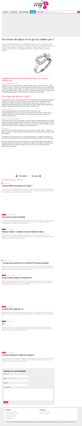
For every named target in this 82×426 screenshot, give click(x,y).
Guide (33, 12)
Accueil (5, 12)
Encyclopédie (24, 12)
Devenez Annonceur (44, 413)
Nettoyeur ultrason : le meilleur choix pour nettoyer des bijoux (23, 232)
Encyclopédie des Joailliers (12, 413)
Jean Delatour (35, 103)
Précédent (22, 176)
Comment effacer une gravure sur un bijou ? (17, 186)
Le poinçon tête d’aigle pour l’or (12, 309)
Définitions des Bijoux (11, 416)
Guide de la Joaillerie (10, 415)
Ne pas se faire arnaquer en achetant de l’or (17, 278)
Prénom (7, 374)
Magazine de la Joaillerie (11, 412)
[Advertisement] (41, 25)
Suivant (34, 176)
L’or (3, 324)
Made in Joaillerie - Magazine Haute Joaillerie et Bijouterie (41, 5)
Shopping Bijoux (9, 418)
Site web (5, 382)
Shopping (40, 12)
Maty (29, 103)
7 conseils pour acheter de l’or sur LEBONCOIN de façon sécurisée (25, 263)
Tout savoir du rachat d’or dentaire (13, 217)
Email (10, 378)
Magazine (14, 12)
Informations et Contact (45, 412)
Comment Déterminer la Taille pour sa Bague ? (18, 355)
